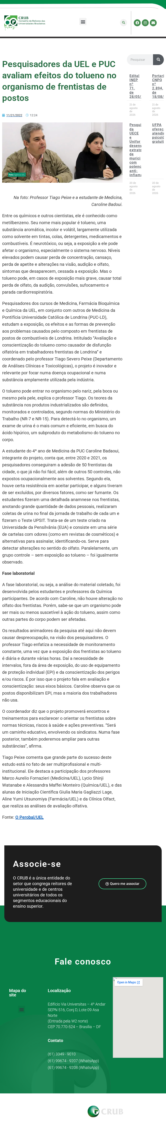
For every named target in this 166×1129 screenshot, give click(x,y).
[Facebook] (137, 22)
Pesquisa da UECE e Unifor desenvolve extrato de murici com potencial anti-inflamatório (140, 150)
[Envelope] (153, 22)
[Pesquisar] (158, 59)
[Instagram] (145, 22)
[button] (82, 21)
